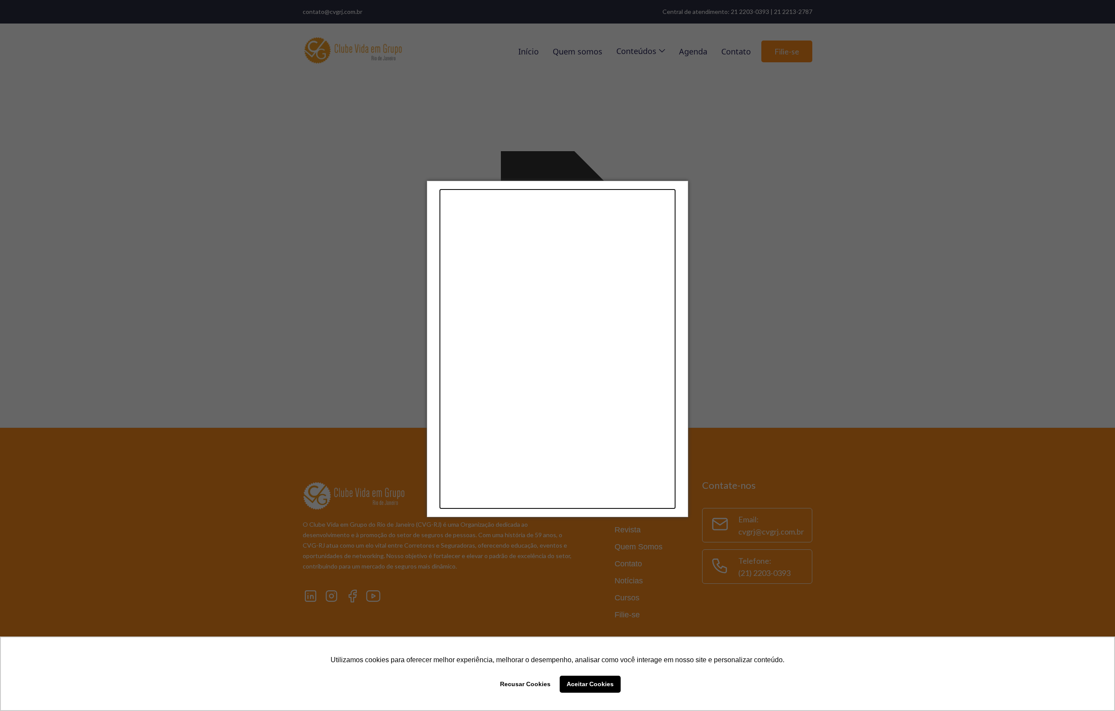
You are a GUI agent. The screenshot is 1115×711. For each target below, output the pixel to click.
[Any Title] (557, 349)
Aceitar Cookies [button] (590, 684)
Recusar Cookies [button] (525, 684)
